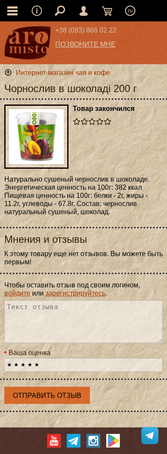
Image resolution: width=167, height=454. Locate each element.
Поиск (60, 11)
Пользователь (83, 11)
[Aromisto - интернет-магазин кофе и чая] (27, 45)
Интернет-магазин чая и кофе (63, 72)
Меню (37, 11)
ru (130, 11)
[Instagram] (93, 441)
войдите (17, 293)
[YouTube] (54, 441)
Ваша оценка (30, 352)
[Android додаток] (113, 441)
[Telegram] (74, 441)
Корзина (107, 11)
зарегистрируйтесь (75, 293)
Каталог (12, 11)
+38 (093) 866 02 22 (85, 30)
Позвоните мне (85, 44)
